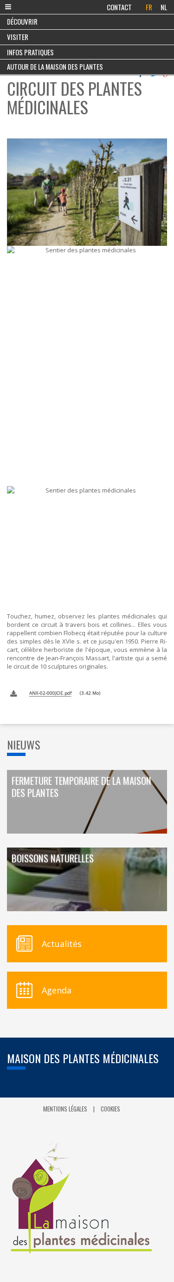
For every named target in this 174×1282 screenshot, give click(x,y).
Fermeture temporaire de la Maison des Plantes (81, 787)
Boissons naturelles (53, 858)
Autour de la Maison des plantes (55, 66)
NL (164, 7)
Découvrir (22, 21)
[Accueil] (87, 1198)
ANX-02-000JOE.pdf (50, 693)
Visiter (17, 36)
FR (149, 7)
